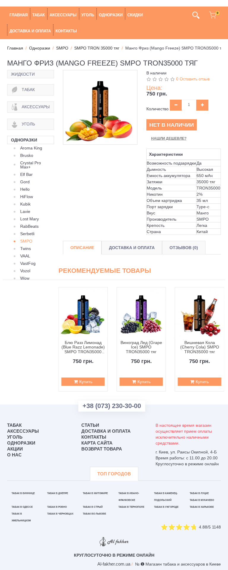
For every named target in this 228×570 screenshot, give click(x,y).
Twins (25, 248)
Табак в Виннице (23, 493)
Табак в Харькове (202, 507)
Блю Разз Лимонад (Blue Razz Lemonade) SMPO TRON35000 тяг (82, 347)
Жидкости (23, 74)
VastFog (28, 263)
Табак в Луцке (199, 493)
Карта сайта (97, 442)
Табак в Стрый (93, 507)
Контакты (66, 31)
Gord (25, 181)
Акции (15, 448)
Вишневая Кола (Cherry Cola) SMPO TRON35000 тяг (199, 347)
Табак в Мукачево (202, 500)
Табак (38, 15)
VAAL (25, 256)
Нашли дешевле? (168, 138)
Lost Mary (29, 218)
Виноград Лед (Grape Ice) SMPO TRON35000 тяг (141, 347)
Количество (157, 108)
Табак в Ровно (57, 507)
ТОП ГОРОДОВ (114, 473)
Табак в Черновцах (60, 513)
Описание (82, 247)
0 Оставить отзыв (193, 79)
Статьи (90, 425)
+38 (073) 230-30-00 (112, 406)
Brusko (26, 155)
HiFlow (26, 196)
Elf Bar (26, 174)
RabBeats (29, 226)
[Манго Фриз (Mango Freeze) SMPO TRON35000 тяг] (100, 107)
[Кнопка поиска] (196, 15)
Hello (25, 189)
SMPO (26, 241)
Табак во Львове (94, 513)
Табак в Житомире (95, 493)
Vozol (25, 270)
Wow (24, 278)
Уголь (87, 15)
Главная (19, 15)
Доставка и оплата (30, 31)
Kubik (25, 204)
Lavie (25, 211)
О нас (14, 454)
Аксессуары (63, 15)
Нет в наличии (171, 125)
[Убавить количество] (176, 105)
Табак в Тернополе (131, 507)
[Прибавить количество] (202, 105)
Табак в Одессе (22, 507)
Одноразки (111, 15)
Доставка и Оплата (132, 247)
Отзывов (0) (184, 247)
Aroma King (31, 148)
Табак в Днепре (57, 493)
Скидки (135, 15)
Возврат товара (101, 448)
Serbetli (27, 233)
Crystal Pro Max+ (30, 164)
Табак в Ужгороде (166, 507)
